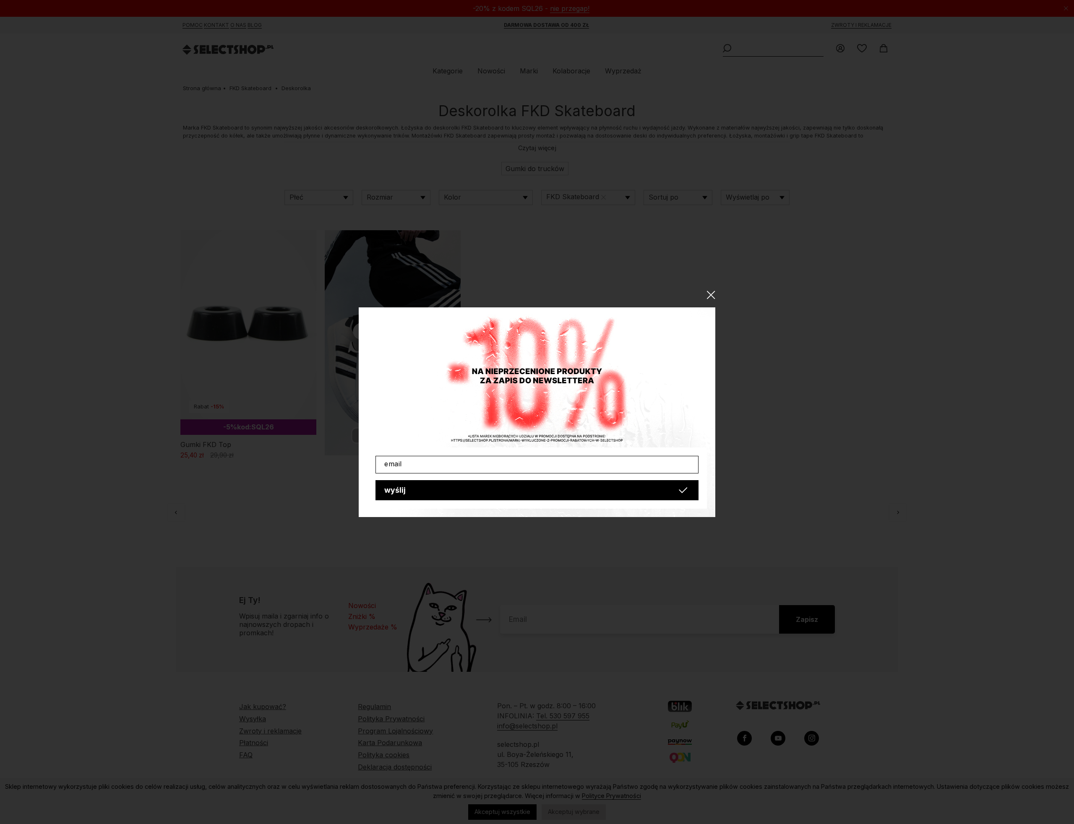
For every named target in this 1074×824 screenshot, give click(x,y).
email (393, 464)
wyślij (395, 490)
